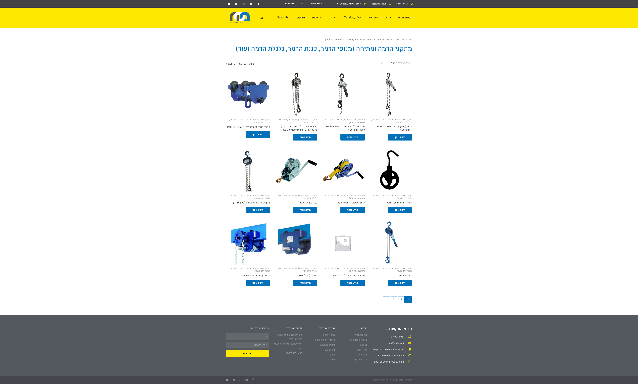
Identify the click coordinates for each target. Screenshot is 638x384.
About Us (282, 17)
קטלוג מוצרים (393, 39)
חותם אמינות (289, 3)
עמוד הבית (404, 17)
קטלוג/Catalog (353, 17)
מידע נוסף (399, 137)
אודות (387, 17)
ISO (302, 3)
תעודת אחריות (316, 3)
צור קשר (300, 17)
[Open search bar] (261, 17)
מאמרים (332, 17)
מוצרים (373, 17)
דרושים (316, 17)
